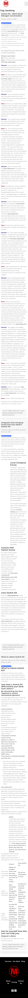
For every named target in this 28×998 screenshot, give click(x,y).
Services (8, 961)
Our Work (16, 961)
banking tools (12, 413)
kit (7, 415)
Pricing (14, 982)
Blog (23, 961)
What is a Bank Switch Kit (13, 657)
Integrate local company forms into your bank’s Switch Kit (12, 425)
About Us (8, 982)
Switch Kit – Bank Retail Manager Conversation (12, 15)
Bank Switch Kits (6, 23)
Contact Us (21, 982)
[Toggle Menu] (26, 3)
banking (5, 413)
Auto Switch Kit (13, 595)
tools (16, 948)
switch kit (11, 415)
